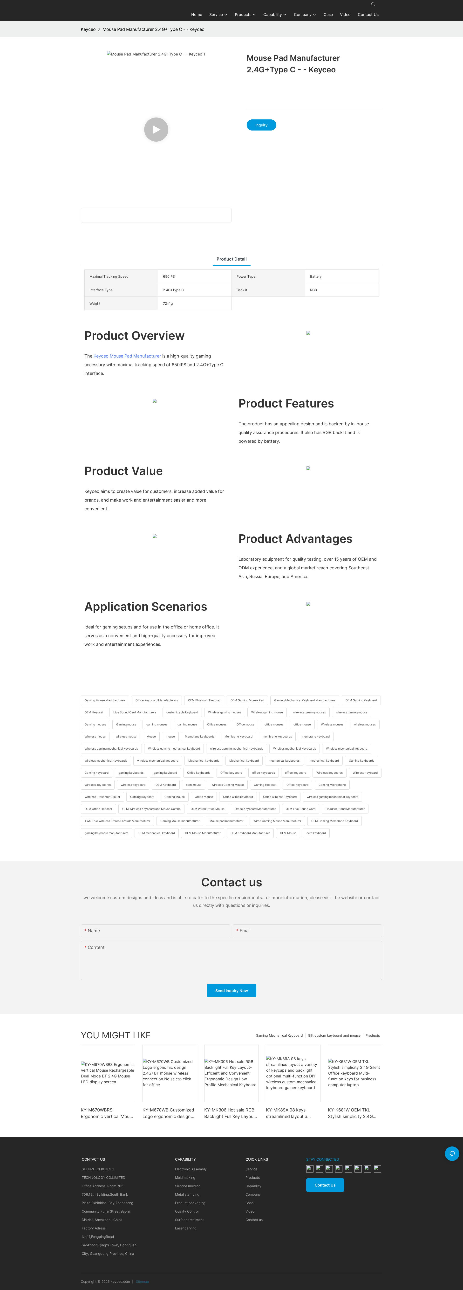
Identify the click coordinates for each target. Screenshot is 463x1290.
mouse (170, 736)
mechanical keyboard (324, 760)
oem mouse (193, 784)
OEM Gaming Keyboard (361, 700)
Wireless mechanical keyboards (294, 748)
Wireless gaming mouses (224, 712)
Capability (253, 1186)
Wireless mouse (95, 736)
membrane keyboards (277, 736)
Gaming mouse (126, 724)
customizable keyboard (182, 712)
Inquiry (261, 125)
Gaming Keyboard (142, 797)
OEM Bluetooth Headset (204, 700)
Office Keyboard (297, 784)
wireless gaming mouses (309, 712)
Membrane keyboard (238, 736)
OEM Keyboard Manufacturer (250, 833)
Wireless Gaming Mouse (227, 784)
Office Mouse (204, 797)
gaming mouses (156, 724)
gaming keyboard (165, 772)
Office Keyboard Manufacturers (157, 700)
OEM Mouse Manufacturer (202, 833)
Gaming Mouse (174, 797)
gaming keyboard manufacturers (106, 833)
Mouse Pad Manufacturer (135, 356)
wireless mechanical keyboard (157, 760)
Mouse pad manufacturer (226, 821)
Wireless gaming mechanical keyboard (174, 748)
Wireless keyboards (329, 772)
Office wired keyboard (238, 797)
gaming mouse (187, 724)
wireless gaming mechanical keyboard (332, 797)
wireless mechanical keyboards (106, 760)
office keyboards (263, 772)
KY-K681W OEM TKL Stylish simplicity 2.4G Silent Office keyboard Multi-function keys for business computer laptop (354, 1113)
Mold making (185, 1177)
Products (373, 1035)
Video (249, 1211)
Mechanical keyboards (203, 760)
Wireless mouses (332, 724)
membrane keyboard (316, 736)
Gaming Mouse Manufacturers (105, 700)
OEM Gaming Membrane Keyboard (334, 821)
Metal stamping (187, 1194)
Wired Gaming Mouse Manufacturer (277, 821)
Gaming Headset (265, 784)
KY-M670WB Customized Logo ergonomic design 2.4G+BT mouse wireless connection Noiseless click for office (170, 1113)
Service (251, 1169)
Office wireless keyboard (280, 797)
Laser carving (186, 1228)
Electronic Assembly (191, 1169)
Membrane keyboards (199, 736)
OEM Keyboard (166, 784)
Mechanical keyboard (244, 760)
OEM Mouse (288, 833)
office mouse (302, 724)
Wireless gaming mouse (267, 712)
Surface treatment (189, 1220)
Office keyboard (231, 772)
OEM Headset (94, 712)
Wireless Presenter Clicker (102, 797)
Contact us (254, 1220)
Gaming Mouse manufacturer (179, 821)
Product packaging (190, 1203)
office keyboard (295, 772)
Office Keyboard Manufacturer (255, 809)
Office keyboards (198, 772)
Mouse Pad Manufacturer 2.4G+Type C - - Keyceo (153, 29)
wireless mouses (365, 724)
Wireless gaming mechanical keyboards (111, 748)
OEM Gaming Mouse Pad (247, 700)
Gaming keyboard (97, 772)
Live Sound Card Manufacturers (134, 712)
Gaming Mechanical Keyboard (279, 1035)
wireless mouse (126, 736)
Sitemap (142, 1281)
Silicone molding (188, 1186)
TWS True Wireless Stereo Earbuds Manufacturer (117, 821)
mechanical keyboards (284, 760)
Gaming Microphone (332, 784)
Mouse (151, 736)
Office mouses (216, 724)
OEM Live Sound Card (300, 809)
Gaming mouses (95, 724)
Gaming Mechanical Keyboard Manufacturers (304, 700)
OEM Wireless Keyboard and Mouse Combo (151, 809)
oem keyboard (316, 833)
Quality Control (186, 1211)
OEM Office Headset (98, 809)
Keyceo (88, 29)
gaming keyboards (131, 772)
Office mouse (245, 724)
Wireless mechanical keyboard (346, 748)
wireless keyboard (133, 784)
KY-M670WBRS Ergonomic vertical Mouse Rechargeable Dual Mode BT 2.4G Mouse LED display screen (107, 1113)
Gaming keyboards (361, 760)
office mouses (274, 724)
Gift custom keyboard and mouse (334, 1035)
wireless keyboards (98, 784)
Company (253, 1194)
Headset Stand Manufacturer (345, 809)
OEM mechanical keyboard (156, 833)
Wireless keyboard (365, 772)
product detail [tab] (232, 259)
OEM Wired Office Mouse (208, 809)
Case (249, 1203)
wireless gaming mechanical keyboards (236, 748)
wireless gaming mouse (351, 712)
